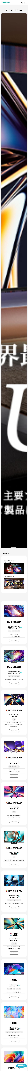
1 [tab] (13, 547)
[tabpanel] (14, 280)
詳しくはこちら (14, 640)
